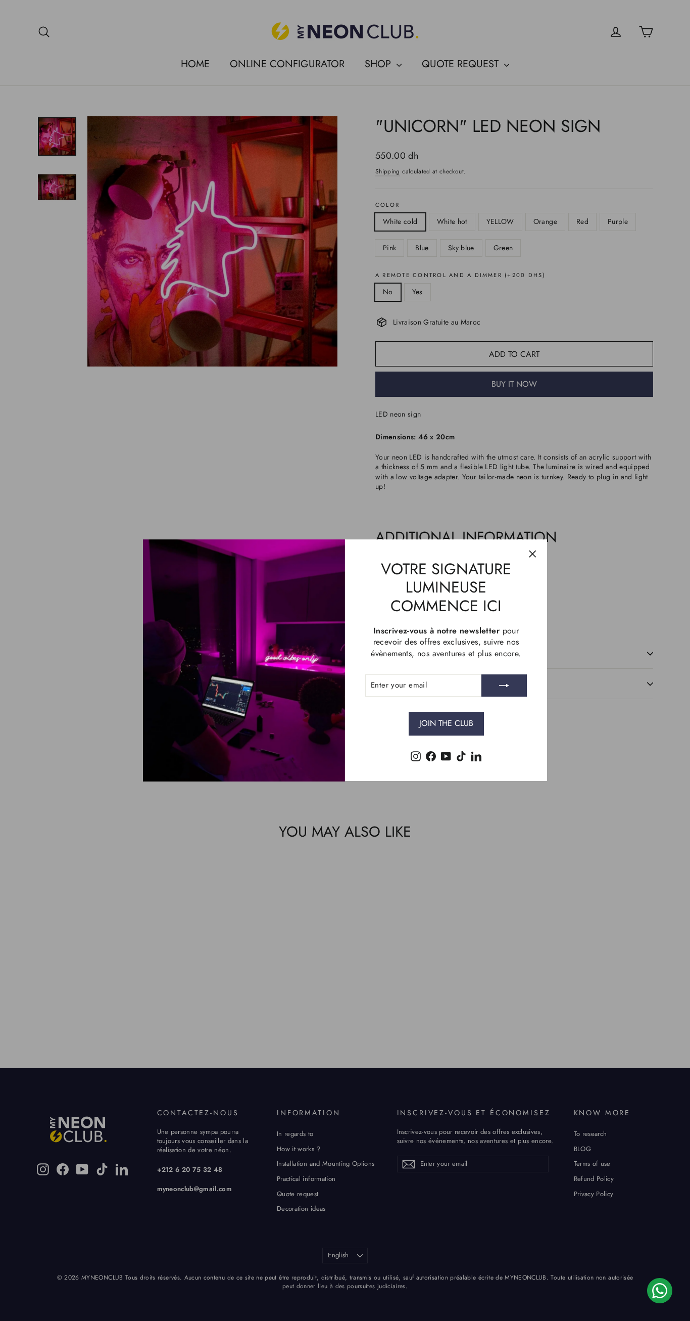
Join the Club (446, 723)
